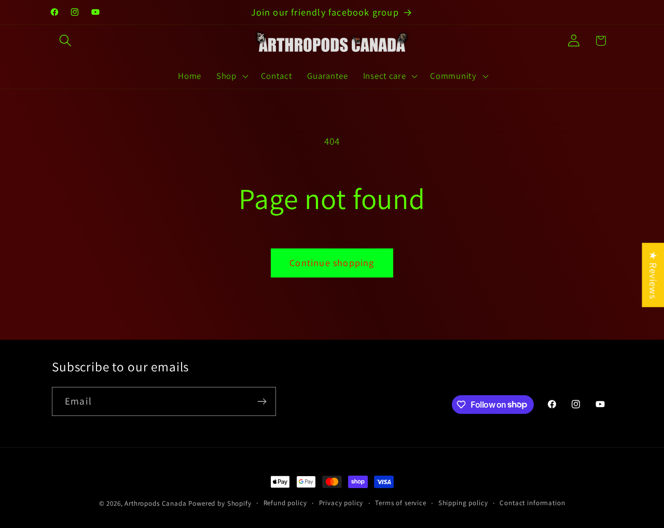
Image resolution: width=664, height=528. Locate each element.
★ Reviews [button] (653, 275)
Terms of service (400, 502)
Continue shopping (331, 263)
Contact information (532, 502)
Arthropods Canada (155, 503)
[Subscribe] (261, 401)
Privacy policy (341, 502)
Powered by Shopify (219, 503)
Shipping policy (463, 502)
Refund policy (285, 502)
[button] (65, 40)
